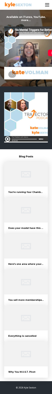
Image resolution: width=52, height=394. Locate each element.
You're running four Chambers (26, 192)
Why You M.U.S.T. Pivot (21, 372)
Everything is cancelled (22, 336)
